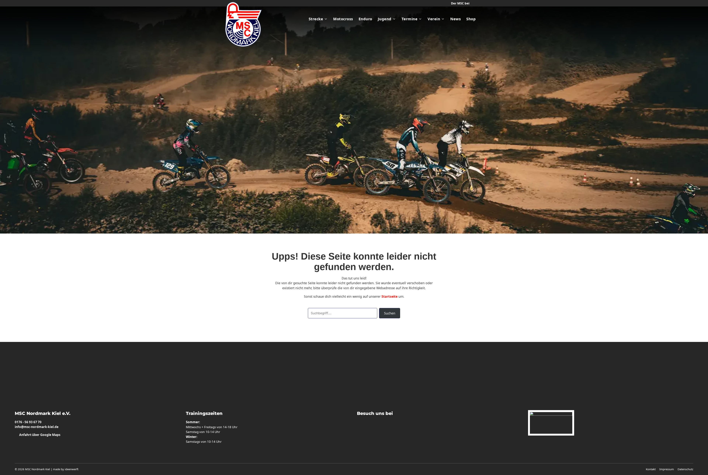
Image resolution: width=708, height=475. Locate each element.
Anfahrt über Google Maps (39, 435)
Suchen (389, 313)
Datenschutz (685, 469)
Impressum (666, 469)
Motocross (343, 18)
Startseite (389, 296)
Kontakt (651, 469)
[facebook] (372, 425)
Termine (410, 18)
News (455, 18)
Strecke (316, 18)
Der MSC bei (460, 3)
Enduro (365, 18)
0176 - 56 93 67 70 (28, 422)
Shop (471, 18)
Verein (434, 18)
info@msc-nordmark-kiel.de (36, 427)
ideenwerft (71, 469)
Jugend (384, 18)
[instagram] (361, 425)
